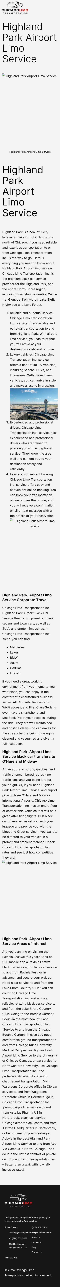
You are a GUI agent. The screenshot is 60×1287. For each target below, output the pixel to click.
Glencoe (14, 299)
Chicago (21, 242)
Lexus (14, 652)
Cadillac (16, 668)
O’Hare (8, 761)
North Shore (26, 289)
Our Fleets (37, 1242)
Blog (34, 1247)
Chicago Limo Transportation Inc (26, 273)
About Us (36, 1237)
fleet (17, 618)
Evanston (24, 294)
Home (34, 1232)
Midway (30, 761)
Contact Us (37, 1252)
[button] (45, 8)
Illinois (42, 237)
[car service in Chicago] (19, 1201)
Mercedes (17, 647)
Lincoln (15, 673)
